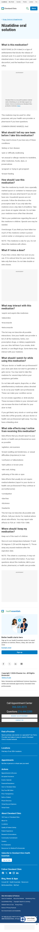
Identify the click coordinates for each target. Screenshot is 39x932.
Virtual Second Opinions (9, 804)
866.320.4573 (19, 707)
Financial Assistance (8, 783)
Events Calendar (7, 780)
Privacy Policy (18, 904)
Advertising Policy (30, 898)
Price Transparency (7, 794)
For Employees (6, 845)
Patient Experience (7, 831)
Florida (25, 2)
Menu (34, 8)
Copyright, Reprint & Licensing (22, 901)
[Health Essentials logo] (13, 611)
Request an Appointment (19, 716)
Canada (18, 2)
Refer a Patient (6, 797)
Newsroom (24, 882)
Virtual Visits (5, 807)
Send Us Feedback (7, 898)
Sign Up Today (7, 860)
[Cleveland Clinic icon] (3, 611)
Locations (5, 824)
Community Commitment (9, 838)
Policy (18, 106)
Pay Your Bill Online (7, 790)
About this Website (18, 898)
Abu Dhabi (11, 2)
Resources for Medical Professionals (13, 848)
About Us (4, 820)
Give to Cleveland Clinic (9, 787)
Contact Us (19, 720)
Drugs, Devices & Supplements (12, 19)
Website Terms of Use (8, 904)
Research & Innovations (9, 834)
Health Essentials (15, 882)
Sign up (19, 652)
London (31, 2)
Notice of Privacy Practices (9, 907)
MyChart (16, 885)
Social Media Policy (7, 901)
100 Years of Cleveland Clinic (11, 817)
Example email (6, 648)
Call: (6, 916)
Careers (4, 841)
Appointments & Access (9, 773)
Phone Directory (6, 801)
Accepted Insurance (8, 776)
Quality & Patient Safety (9, 827)
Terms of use (6, 678)
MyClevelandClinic (7, 885)
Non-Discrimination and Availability (11, 910)
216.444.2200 (25, 711)
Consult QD (5, 882)
